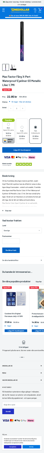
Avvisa (31, 447)
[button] (8, 130)
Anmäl (8, 411)
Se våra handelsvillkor (10, 260)
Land (4, 225)
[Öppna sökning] (35, 9)
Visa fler (39, 282)
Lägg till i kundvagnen (22, 150)
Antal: (4, 107)
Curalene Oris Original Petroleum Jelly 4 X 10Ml (14, 314)
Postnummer (7, 236)
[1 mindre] (10, 108)
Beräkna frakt (11, 250)
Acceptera (12, 447)
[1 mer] (22, 108)
